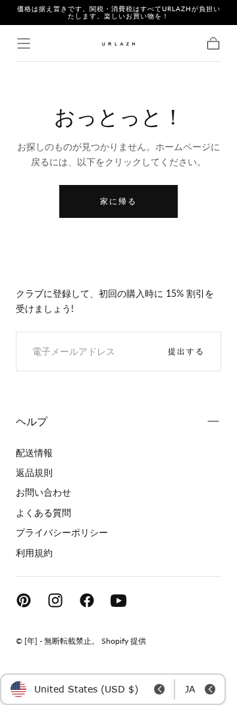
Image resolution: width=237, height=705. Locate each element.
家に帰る (118, 201)
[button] (24, 43)
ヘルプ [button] (31, 421)
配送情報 (34, 452)
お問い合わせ (43, 492)
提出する (186, 351)
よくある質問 (43, 512)
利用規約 (34, 552)
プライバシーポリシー (62, 532)
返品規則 (34, 472)
